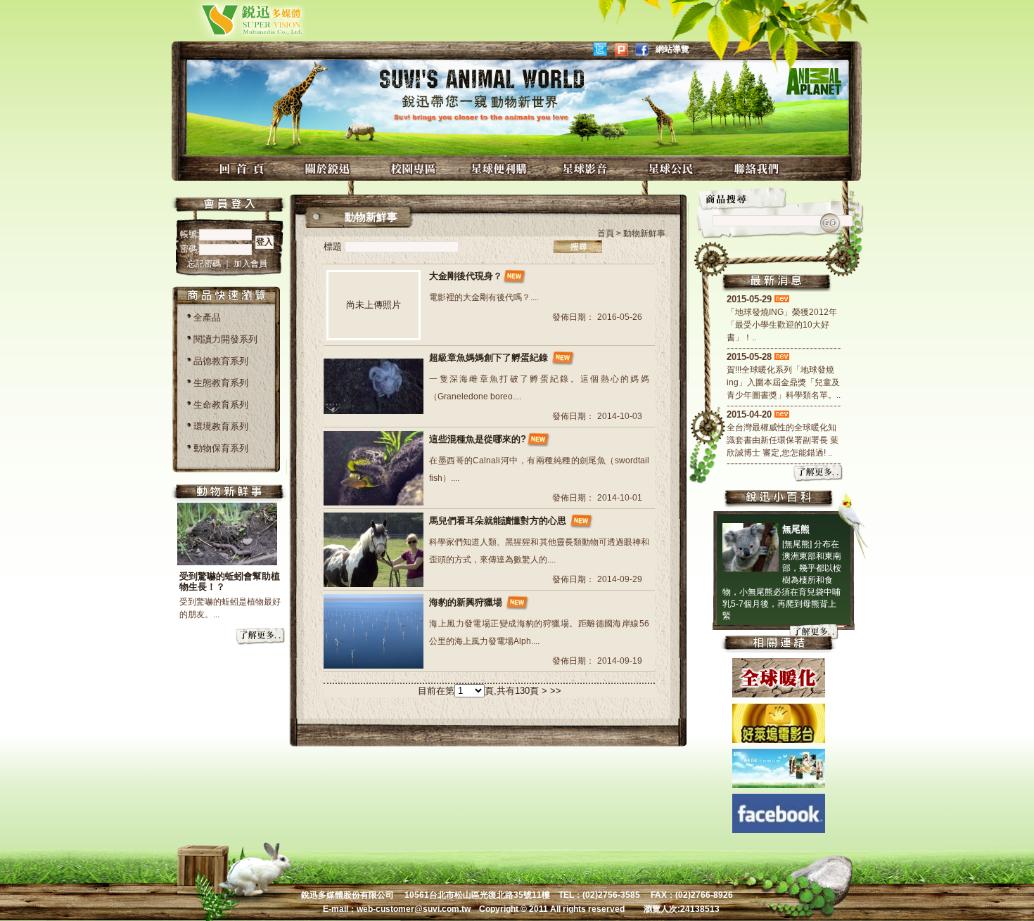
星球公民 (672, 168)
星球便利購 (501, 168)
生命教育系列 (220, 404)
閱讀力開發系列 (225, 339)
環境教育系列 (220, 426)
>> (555, 690)
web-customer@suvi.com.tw (414, 909)
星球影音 (587, 168)
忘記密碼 (205, 264)
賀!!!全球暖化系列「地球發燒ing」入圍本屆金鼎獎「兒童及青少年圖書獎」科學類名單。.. (784, 382)
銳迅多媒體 (235, 19)
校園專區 (415, 168)
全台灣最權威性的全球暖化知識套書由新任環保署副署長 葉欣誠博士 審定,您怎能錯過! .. (782, 440)
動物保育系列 (220, 448)
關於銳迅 (329, 168)
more (261, 637)
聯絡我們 (758, 168)
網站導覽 (672, 49)
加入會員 (250, 264)
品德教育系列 (220, 361)
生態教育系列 (220, 383)
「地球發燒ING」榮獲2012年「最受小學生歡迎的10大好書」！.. (782, 324)
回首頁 (243, 168)
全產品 (207, 317)
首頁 (605, 233)
